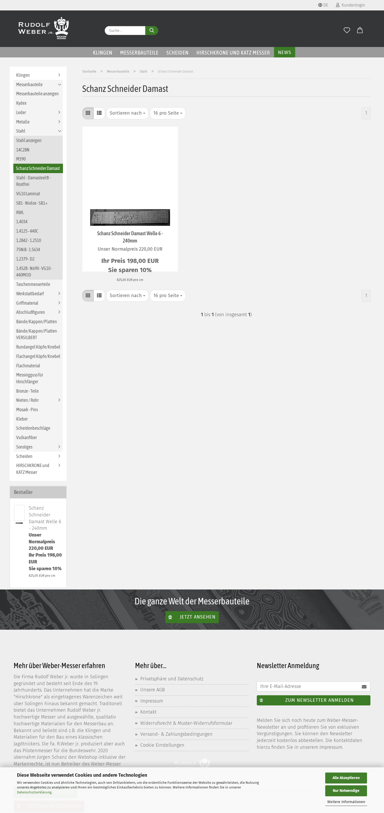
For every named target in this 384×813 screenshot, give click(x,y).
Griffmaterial (27, 303)
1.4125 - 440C (27, 231)
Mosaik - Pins (27, 409)
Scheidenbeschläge (33, 428)
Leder (21, 112)
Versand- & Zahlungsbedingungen (176, 734)
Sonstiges (24, 447)
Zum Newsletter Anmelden (319, 700)
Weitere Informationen (346, 802)
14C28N (23, 149)
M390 (21, 159)
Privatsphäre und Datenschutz (171, 679)
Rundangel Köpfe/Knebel (38, 347)
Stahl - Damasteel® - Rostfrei (33, 181)
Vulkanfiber (26, 437)
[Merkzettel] (346, 31)
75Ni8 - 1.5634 (28, 249)
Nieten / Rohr (27, 400)
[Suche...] (151, 30)
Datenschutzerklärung (34, 792)
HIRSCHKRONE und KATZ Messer (233, 52)
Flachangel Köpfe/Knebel (38, 356)
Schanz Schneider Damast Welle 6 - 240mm (130, 237)
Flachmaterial (28, 365)
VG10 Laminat (28, 193)
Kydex (21, 103)
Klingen (102, 52)
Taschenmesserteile (33, 284)
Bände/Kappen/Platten (36, 321)
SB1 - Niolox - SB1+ (32, 203)
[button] (359, 31)
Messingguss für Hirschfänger (29, 378)
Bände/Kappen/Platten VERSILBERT (36, 334)
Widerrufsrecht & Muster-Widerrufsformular (186, 723)
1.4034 (21, 221)
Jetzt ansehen (198, 617)
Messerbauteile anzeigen (37, 93)
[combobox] (127, 113)
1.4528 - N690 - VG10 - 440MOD (34, 272)
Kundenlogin (352, 5)
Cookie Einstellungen (162, 745)
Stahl (20, 131)
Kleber (22, 419)
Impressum (151, 701)
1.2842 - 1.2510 (28, 240)
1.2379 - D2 (25, 259)
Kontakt (148, 712)
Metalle (23, 122)
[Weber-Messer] (43, 28)
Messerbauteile (139, 52)
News (284, 52)
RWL (20, 212)
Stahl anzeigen (29, 140)
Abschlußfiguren (30, 312)
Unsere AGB (152, 690)
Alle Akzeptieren (346, 778)
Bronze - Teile (27, 391)
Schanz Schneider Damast (38, 168)
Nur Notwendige (346, 790)
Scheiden (177, 52)
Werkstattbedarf (30, 293)
